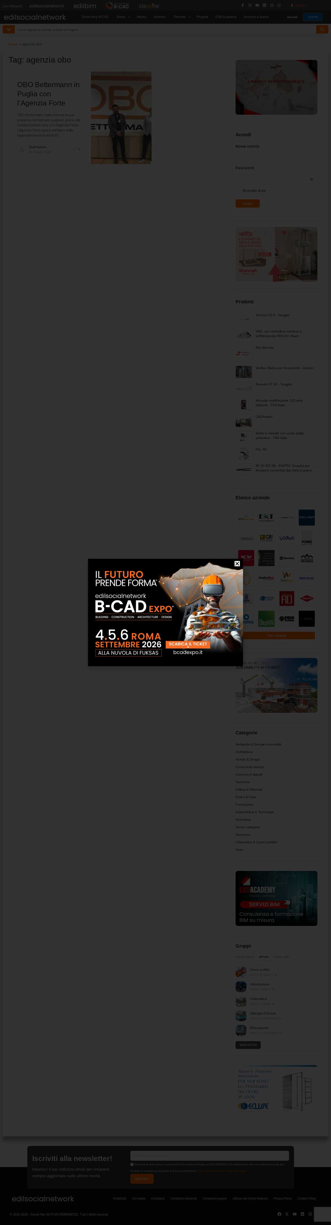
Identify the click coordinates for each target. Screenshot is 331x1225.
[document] (165, 612)
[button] (237, 563)
